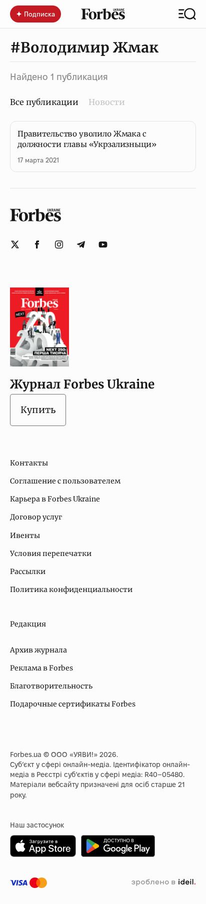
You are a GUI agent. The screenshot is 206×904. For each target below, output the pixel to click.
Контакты (29, 463)
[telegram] (81, 245)
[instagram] (59, 245)
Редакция (28, 624)
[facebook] (37, 245)
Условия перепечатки (51, 553)
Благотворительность (51, 686)
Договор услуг (36, 517)
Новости (106, 102)
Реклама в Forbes (41, 668)
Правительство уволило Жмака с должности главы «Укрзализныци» (87, 139)
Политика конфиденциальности (71, 589)
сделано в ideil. (163, 882)
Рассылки (28, 571)
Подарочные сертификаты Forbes (73, 704)
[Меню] (187, 14)
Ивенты (25, 535)
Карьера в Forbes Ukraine (55, 499)
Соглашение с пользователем (65, 481)
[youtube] (103, 245)
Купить (38, 410)
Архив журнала (38, 650)
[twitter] (15, 245)
